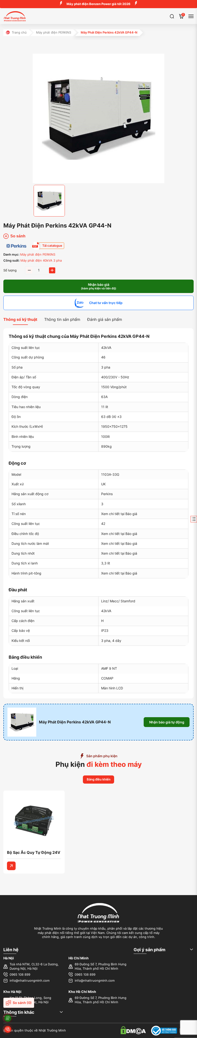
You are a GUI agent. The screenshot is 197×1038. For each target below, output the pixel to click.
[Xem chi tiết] (11, 866)
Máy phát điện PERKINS (53, 32)
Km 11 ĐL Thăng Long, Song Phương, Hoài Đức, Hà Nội (30, 1000)
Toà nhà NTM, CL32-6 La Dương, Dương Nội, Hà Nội (34, 966)
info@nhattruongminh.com (29, 980)
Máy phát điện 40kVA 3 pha (41, 260)
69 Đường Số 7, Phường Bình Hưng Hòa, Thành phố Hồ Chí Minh (100, 966)
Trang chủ (19, 32)
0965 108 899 (20, 974)
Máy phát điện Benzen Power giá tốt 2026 (98, 4)
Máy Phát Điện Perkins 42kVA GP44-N (75, 722)
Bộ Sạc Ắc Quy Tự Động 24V (33, 852)
